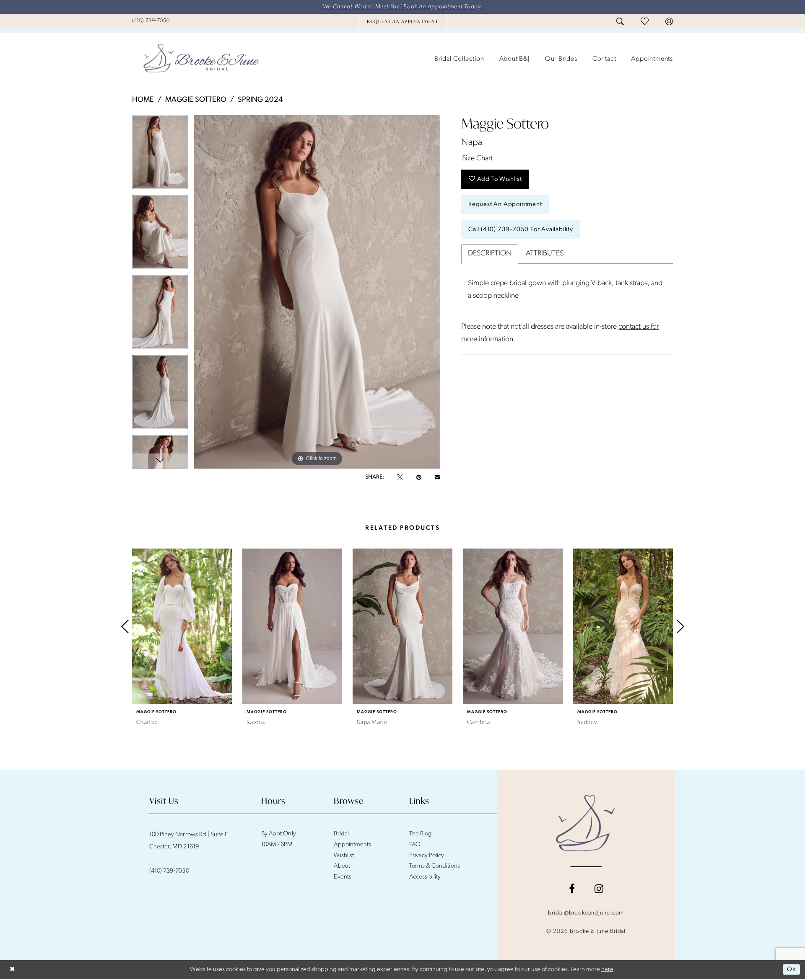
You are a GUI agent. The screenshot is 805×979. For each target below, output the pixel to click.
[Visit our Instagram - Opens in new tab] (599, 888)
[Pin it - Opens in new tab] (419, 477)
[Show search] (620, 21)
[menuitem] (151, 21)
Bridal (341, 834)
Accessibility (425, 877)
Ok (791, 969)
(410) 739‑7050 (169, 871)
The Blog (420, 834)
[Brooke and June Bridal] (586, 823)
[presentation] (182, 626)
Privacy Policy (426, 856)
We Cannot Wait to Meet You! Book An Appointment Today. (403, 7)
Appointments (352, 845)
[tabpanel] (160, 155)
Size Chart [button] (477, 158)
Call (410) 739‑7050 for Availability (520, 230)
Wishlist (343, 856)
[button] (669, 21)
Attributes (545, 254)
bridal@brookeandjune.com (586, 913)
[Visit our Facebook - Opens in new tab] (572, 888)
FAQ (415, 845)
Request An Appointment (505, 204)
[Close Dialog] (12, 969)
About (342, 866)
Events (342, 877)
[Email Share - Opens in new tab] (437, 477)
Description (490, 254)
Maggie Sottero (195, 100)
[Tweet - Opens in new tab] (400, 477)
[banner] (201, 59)
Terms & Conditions (434, 866)
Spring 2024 (260, 100)
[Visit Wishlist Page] (644, 21)
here (607, 969)
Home (143, 100)
